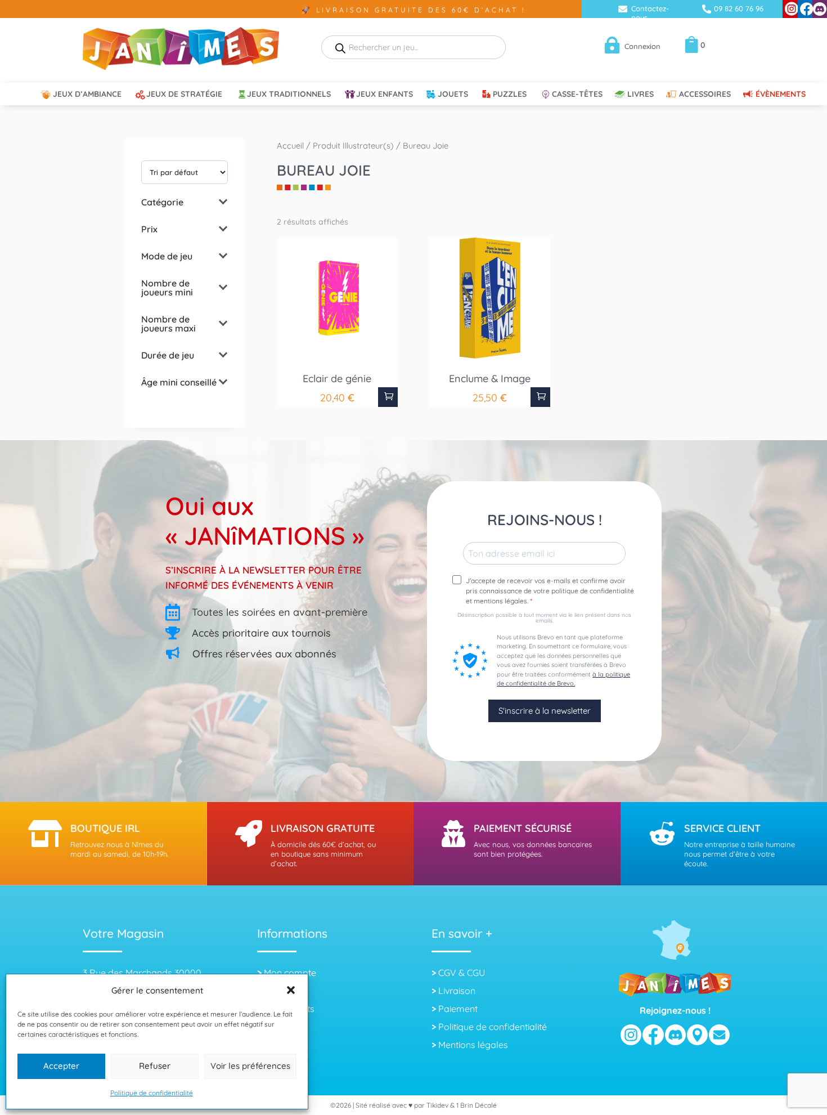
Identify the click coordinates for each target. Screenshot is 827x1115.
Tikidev (437, 1105)
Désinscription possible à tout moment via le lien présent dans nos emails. (544, 618)
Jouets (453, 94)
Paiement (458, 1008)
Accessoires (705, 94)
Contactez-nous (650, 13)
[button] (290, 990)
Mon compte (290, 972)
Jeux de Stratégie (184, 94)
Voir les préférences (250, 1065)
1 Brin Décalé (476, 1105)
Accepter (61, 1065)
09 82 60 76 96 (738, 8)
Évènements (781, 94)
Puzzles (510, 94)
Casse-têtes (577, 94)
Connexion (642, 46)
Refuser (154, 1065)
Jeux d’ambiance (87, 94)
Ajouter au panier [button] (388, 397)
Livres (640, 94)
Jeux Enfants (384, 94)
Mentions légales (473, 1044)
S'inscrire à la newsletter (544, 710)
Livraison (456, 990)
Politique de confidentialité (151, 1093)
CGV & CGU (461, 972)
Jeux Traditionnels (289, 94)
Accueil (290, 145)
